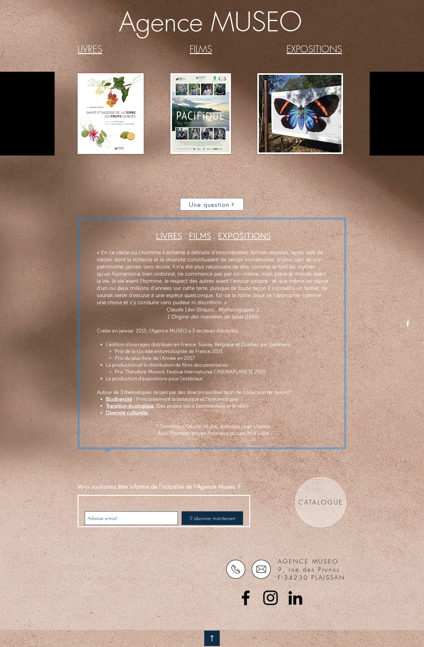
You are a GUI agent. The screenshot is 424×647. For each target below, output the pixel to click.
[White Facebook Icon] (408, 324)
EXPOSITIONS (244, 236)
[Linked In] (295, 598)
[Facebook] (245, 598)
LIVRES (169, 236)
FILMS (200, 236)
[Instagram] (270, 598)
